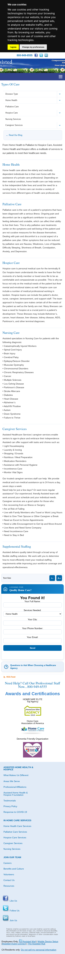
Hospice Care (11, 113)
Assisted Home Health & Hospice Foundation (15, 793)
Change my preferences (33, 47)
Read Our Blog (15, 135)
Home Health (11, 100)
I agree (13, 47)
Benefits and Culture (13, 868)
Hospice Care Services (14, 837)
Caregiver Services (14, 125)
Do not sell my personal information (38, 949)
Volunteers (8, 874)
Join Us (13, 920)
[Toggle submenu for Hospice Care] (59, 113)
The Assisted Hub (36, 943)
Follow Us (14, 910)
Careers (7, 863)
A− (52, 577)
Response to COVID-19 (15, 812)
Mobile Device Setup (48, 941)
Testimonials (9, 800)
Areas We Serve (11, 781)
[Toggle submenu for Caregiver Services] (59, 125)
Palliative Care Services (15, 832)
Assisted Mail (29, 941)
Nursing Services (13, 119)
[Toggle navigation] (60, 76)
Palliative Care (12, 106)
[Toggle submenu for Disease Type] (59, 94)
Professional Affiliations (14, 787)
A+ (59, 578)
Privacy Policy (10, 806)
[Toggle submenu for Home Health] (59, 100)
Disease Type (11, 94)
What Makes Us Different (15, 775)
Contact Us (9, 880)
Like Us (13, 900)
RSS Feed (10, 677)
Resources (8, 886)
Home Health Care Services (17, 826)
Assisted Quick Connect (14, 943)
